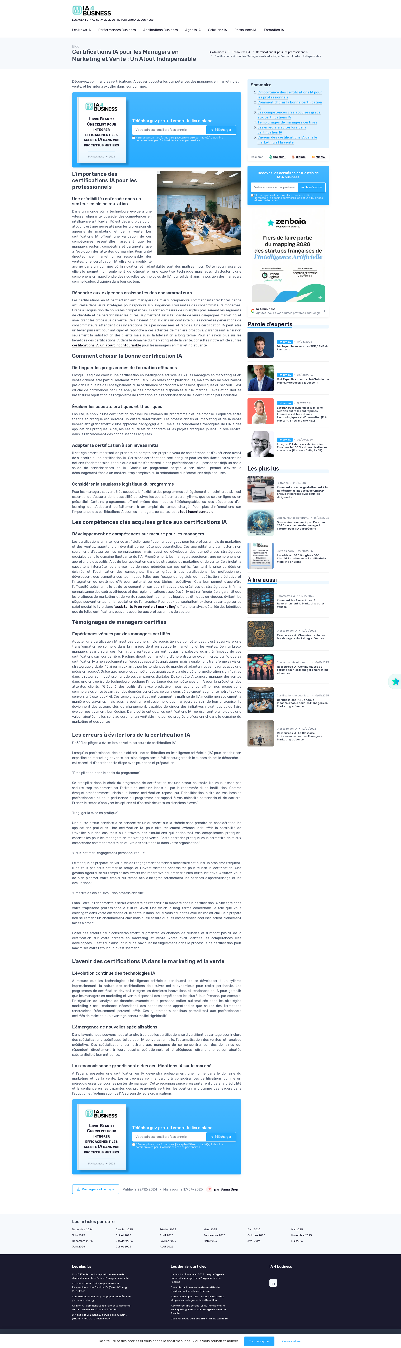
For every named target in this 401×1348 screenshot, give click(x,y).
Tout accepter (259, 1341)
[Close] (276, 643)
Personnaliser (291, 1341)
